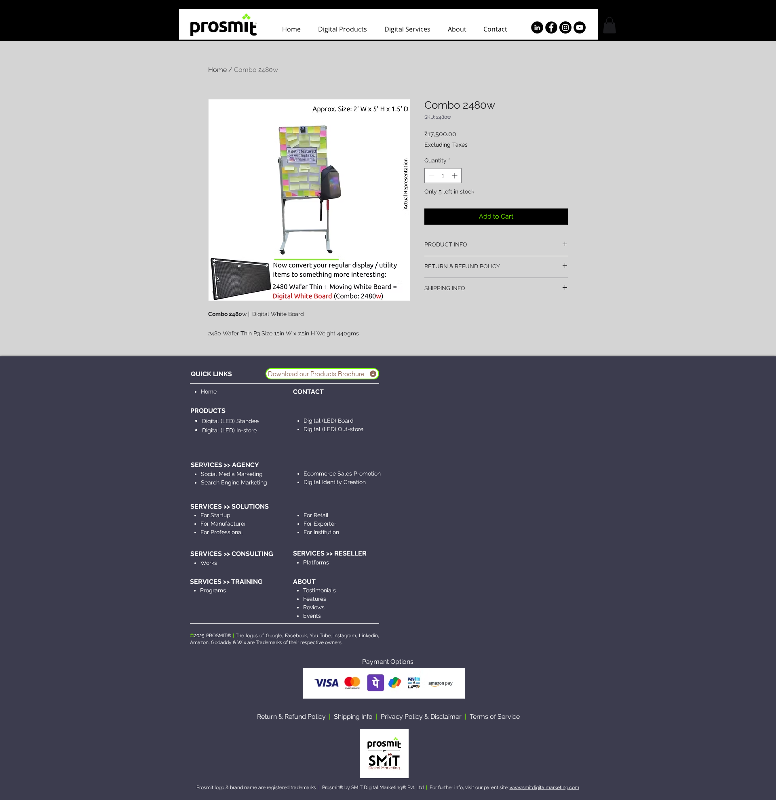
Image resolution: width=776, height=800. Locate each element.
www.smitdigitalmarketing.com (544, 787)
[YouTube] (580, 27)
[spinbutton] (443, 175)
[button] (609, 25)
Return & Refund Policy (291, 716)
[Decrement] (431, 175)
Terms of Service (495, 716)
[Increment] (455, 175)
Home (217, 70)
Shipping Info (353, 716)
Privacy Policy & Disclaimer (421, 716)
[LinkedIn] (537, 27)
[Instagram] (565, 27)
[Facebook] (551, 27)
